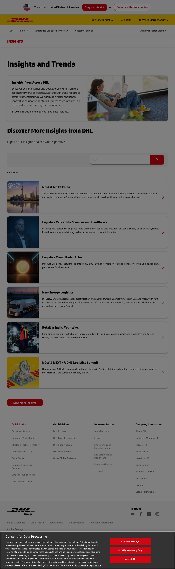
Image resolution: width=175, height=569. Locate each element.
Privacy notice (81, 565)
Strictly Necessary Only (130, 550)
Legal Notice (95, 565)
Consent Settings (130, 541)
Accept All (130, 559)
